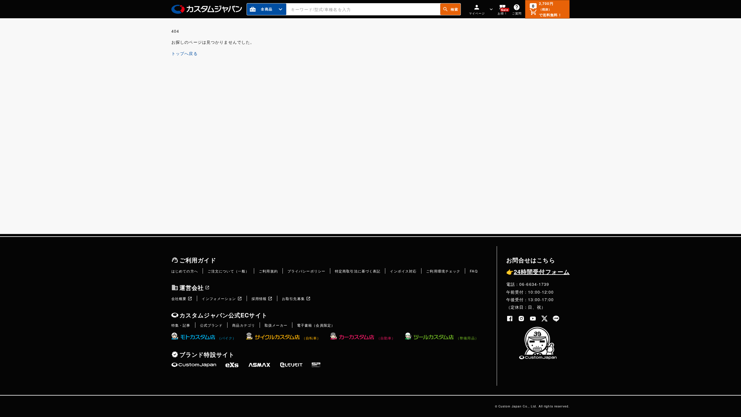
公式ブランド (211, 325)
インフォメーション (219, 298)
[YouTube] (532, 318)
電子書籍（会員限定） (316, 325)
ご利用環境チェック (443, 270)
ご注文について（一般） (228, 270)
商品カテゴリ (243, 325)
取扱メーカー (276, 325)
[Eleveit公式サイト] (291, 365)
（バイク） (226, 337)
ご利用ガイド (197, 260)
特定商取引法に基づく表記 (357, 270)
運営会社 (191, 287)
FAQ (473, 270)
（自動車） (386, 337)
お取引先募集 (293, 298)
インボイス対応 (403, 270)
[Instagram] (521, 318)
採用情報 (259, 298)
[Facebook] (509, 318)
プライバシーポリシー (306, 270)
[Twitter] (544, 318)
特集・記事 (180, 325)
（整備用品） (467, 337)
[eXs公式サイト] (232, 365)
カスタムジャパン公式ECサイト (223, 315)
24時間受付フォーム (538, 271)
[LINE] (556, 318)
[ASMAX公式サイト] (259, 365)
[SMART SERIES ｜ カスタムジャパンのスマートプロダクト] (193, 365)
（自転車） (311, 337)
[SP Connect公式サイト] (316, 365)
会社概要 (178, 298)
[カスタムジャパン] (206, 9)
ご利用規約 (268, 270)
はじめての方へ (184, 270)
